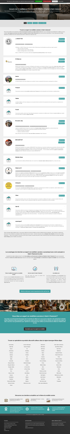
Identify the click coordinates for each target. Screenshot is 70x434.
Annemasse (11, 350)
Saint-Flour (43, 379)
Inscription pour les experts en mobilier (35, 329)
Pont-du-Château (43, 360)
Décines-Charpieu (27, 346)
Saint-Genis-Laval (43, 381)
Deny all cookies (47, 1)
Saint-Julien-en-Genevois (58, 344)
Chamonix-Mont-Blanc (11, 381)
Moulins (43, 350)
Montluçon (43, 348)
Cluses (11, 385)
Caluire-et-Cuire (11, 373)
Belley (11, 358)
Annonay (11, 352)
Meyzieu (27, 381)
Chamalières (11, 377)
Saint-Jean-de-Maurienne (42, 383)
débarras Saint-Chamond (29, 427)
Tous (25, 22)
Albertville (11, 346)
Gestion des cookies (7, 427)
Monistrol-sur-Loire (27, 383)
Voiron (59, 379)
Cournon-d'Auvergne (27, 344)
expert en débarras (42, 22)
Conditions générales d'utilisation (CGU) (10, 425)
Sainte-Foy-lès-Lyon (42, 373)
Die (27, 348)
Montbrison (43, 344)
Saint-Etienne (43, 377)
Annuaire (5, 423)
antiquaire (29, 22)
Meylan (27, 379)
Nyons (43, 352)
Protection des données (8, 426)
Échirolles (27, 350)
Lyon (27, 375)
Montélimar (43, 346)
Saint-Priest (59, 348)
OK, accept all (39, 1)
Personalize (55, 1)
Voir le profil (62, 38)
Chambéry (11, 379)
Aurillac (11, 356)
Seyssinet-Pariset (59, 352)
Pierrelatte (43, 358)
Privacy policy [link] (60, 1)
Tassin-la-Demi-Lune (58, 354)
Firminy (27, 352)
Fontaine (27, 354)
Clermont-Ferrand (11, 383)
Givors (27, 358)
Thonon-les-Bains (59, 358)
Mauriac (27, 377)
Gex (27, 356)
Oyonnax (42, 356)
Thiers (59, 356)
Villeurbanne (59, 377)
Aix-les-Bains (11, 344)
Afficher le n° (62, 41)
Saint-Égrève (43, 375)
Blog (5, 429)
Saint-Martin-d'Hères (59, 346)
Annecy (11, 348)
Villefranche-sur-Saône (59, 375)
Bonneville (11, 360)
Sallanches (59, 350)
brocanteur (35, 22)
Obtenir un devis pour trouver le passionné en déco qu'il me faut (35, 291)
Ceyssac (11, 375)
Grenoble (27, 360)
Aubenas (11, 354)
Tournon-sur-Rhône (58, 360)
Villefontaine (59, 373)
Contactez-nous (6, 430)
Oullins (43, 354)
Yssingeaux (59, 381)
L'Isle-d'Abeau (27, 373)
